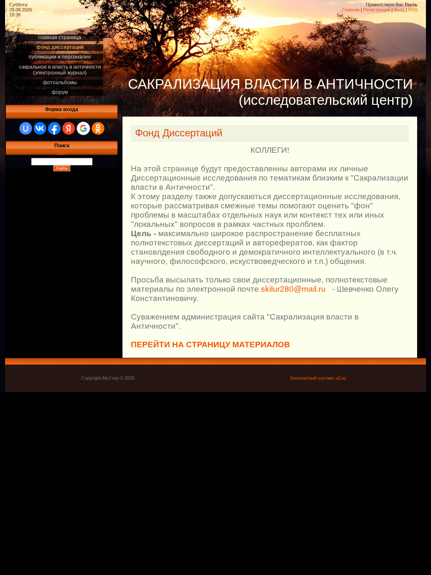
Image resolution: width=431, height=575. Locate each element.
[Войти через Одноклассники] (98, 128)
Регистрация (376, 9)
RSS (413, 9)
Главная (350, 9)
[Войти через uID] (25, 128)
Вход (399, 9)
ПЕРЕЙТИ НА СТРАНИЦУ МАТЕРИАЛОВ (210, 344)
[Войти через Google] (83, 128)
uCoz (340, 378)
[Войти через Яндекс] (68, 128)
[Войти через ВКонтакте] (40, 128)
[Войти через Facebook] (54, 128)
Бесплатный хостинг (312, 378)
